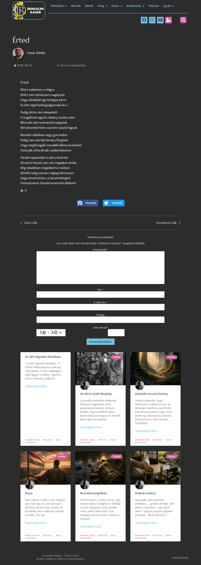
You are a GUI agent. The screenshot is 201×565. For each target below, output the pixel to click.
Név (100, 289)
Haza (29, 493)
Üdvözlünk (57, 6)
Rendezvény (133, 6)
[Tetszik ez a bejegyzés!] (22, 191)
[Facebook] (144, 20)
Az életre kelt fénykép (96, 394)
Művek (89, 6)
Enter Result (100, 327)
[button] (183, 20)
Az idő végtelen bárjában (43, 357)
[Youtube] (160, 20)
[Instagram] (152, 20)
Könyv (115, 6)
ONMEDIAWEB (180, 558)
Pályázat (153, 6)
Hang (101, 6)
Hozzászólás (100, 249)
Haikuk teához (145, 493)
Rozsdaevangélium (93, 493)
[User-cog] (168, 20)
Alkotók (76, 6)
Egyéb (167, 6)
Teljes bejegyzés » (36, 386)
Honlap (100, 315)
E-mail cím (100, 302)
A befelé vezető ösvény (151, 394)
